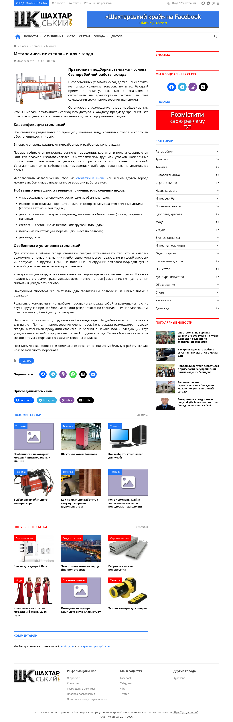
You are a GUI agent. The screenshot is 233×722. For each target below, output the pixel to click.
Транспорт (187, 159)
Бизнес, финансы (187, 238)
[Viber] (63, 374)
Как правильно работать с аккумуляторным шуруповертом (79, 503)
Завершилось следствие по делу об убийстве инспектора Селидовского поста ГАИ (198, 402)
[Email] (93, 374)
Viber (123, 688)
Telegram (126, 683)
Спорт (187, 292)
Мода (18, 580)
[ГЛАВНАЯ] (17, 36)
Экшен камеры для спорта (127, 608)
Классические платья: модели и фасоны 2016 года (30, 611)
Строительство (24, 538)
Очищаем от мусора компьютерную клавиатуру (81, 609)
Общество (187, 269)
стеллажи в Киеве (90, 178)
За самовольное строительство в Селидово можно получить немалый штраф (196, 387)
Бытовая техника (187, 175)
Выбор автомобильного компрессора (31, 501)
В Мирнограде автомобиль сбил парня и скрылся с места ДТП (198, 352)
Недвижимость (187, 191)
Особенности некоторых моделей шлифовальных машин (32, 457)
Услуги (187, 230)
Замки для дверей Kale (30, 566)
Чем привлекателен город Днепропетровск (80, 567)
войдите (67, 646)
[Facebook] (43, 374)
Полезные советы (74, 580)
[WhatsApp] (73, 374)
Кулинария (187, 300)
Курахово (179, 678)
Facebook (125, 678)
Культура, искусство (187, 277)
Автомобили (187, 151)
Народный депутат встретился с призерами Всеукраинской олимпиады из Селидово (198, 369)
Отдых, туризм (72, 538)
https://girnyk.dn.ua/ (185, 712)
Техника (26, 360)
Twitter (124, 694)
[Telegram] (53, 374)
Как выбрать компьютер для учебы (125, 455)
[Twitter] (83, 374)
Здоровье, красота (187, 214)
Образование (187, 285)
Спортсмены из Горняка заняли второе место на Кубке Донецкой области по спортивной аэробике (198, 337)
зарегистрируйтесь (95, 646)
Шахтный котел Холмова (79, 454)
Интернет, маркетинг (187, 245)
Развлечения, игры (187, 261)
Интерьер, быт (187, 198)
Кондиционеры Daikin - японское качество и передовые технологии (125, 503)
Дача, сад (187, 308)
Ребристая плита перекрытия (120, 567)
